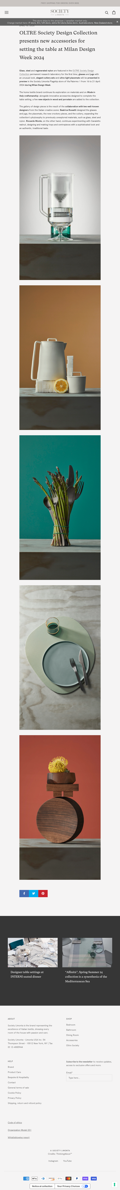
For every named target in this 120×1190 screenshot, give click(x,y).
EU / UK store (43, 23)
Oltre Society (72, 1045)
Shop (69, 1019)
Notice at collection (42, 1186)
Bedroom (70, 1024)
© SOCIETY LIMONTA (60, 1151)
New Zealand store (103, 23)
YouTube (67, 1161)
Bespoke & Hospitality (18, 1077)
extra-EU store (59, 23)
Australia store (86, 23)
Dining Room (72, 1035)
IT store (32, 23)
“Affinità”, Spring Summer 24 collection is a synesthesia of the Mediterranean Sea (86, 976)
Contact (12, 1082)
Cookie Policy (14, 1093)
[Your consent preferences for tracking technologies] (115, 1184)
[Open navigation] (6, 12)
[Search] (106, 12)
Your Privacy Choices (68, 1186)
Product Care (14, 1072)
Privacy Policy (14, 1098)
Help (10, 1061)
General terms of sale (18, 1087)
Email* (69, 1072)
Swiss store (72, 23)
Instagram (53, 1161)
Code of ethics (15, 1122)
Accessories (72, 1040)
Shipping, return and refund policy (24, 1103)
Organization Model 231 (19, 1130)
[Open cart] (113, 12)
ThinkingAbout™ (64, 1154)
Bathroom (71, 1030)
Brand (11, 1067)
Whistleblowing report (19, 1137)
